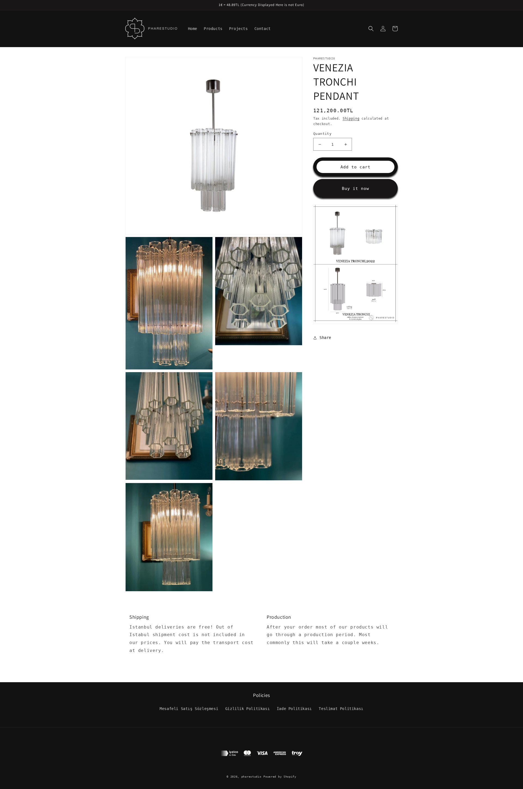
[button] (371, 29)
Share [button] (325, 338)
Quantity (322, 134)
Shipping (351, 118)
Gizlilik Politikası (247, 708)
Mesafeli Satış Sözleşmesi (189, 708)
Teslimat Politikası (341, 708)
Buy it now (355, 188)
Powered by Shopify (279, 776)
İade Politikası (294, 708)
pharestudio (251, 776)
